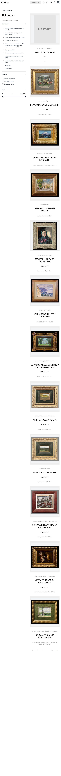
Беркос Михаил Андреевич (44, 105)
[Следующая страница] (57, 650)
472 (52, 650)
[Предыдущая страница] (32, 650)
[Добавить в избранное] (56, 17)
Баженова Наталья (45, 53)
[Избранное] (51, 2)
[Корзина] (47, 2)
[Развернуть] (3, 28)
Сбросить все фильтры (11, 20)
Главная (4, 10)
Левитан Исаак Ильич (45, 420)
